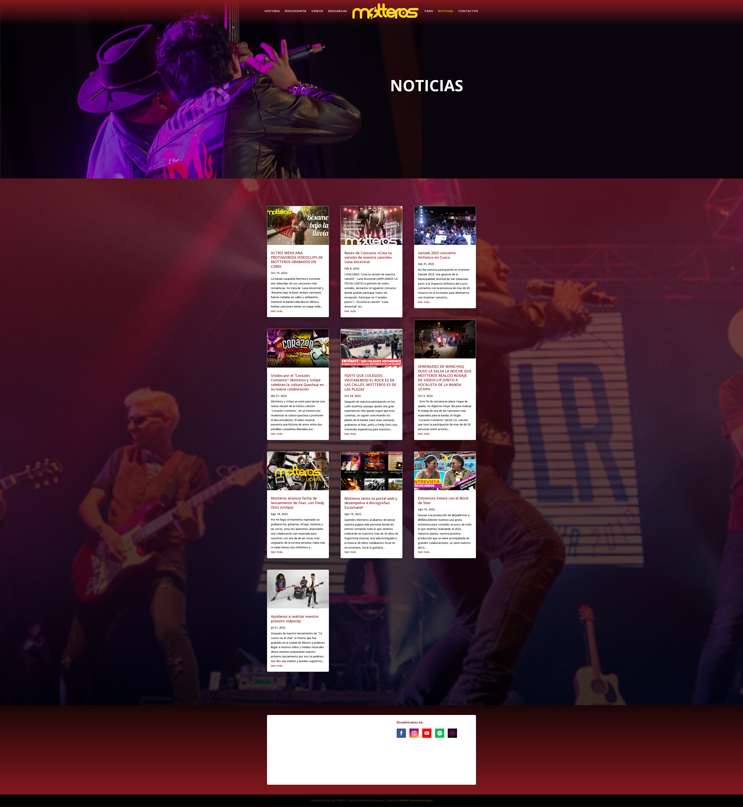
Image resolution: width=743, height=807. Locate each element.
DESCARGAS (337, 11)
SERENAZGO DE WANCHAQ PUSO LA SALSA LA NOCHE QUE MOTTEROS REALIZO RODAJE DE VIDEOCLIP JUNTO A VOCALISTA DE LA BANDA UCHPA (445, 377)
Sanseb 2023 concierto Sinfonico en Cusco (437, 255)
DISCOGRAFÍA (295, 11)
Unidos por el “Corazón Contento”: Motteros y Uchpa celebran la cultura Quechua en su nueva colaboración (297, 382)
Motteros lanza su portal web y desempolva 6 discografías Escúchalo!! (370, 503)
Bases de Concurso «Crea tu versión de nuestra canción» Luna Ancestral (368, 257)
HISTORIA (272, 11)
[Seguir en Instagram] (414, 733)
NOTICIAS (445, 11)
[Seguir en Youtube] (426, 733)
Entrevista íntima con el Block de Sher (443, 500)
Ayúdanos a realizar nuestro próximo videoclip (294, 618)
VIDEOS (317, 11)
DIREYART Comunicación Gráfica (416, 800)
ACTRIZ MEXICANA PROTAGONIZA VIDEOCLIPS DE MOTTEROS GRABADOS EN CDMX (297, 260)
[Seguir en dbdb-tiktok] (452, 733)
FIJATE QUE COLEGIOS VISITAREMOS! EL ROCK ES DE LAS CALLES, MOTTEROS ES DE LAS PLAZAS (370, 382)
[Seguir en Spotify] (439, 733)
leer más (276, 311)
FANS (429, 11)
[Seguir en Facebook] (401, 733)
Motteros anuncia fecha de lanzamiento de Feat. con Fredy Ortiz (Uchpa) (297, 503)
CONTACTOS (468, 11)
